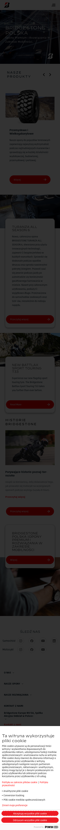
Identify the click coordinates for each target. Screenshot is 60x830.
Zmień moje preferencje (15, 805)
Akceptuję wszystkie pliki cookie (30, 813)
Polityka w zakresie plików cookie (19, 782)
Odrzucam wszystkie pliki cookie (30, 820)
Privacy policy (44, 805)
